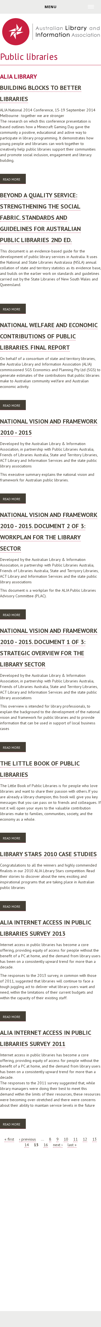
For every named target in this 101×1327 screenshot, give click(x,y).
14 (26, 1144)
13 (94, 1139)
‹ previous (27, 1139)
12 (85, 1139)
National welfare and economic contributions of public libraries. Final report (49, 336)
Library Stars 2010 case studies (48, 854)
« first (9, 1139)
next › (58, 1144)
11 (75, 1139)
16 (45, 1144)
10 (66, 1139)
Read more (14, 179)
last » (72, 1144)
